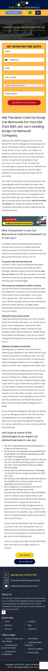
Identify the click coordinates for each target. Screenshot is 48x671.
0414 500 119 (11, 219)
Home (7, 621)
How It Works (33, 639)
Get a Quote (12, 13)
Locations (31, 621)
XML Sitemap (35, 667)
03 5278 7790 (38, 541)
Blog (29, 625)
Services (8, 629)
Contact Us (32, 629)
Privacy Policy (33, 652)
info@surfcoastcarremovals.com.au (19, 223)
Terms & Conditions (35, 649)
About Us (8, 625)
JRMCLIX (10, 667)
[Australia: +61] (6, 60)
